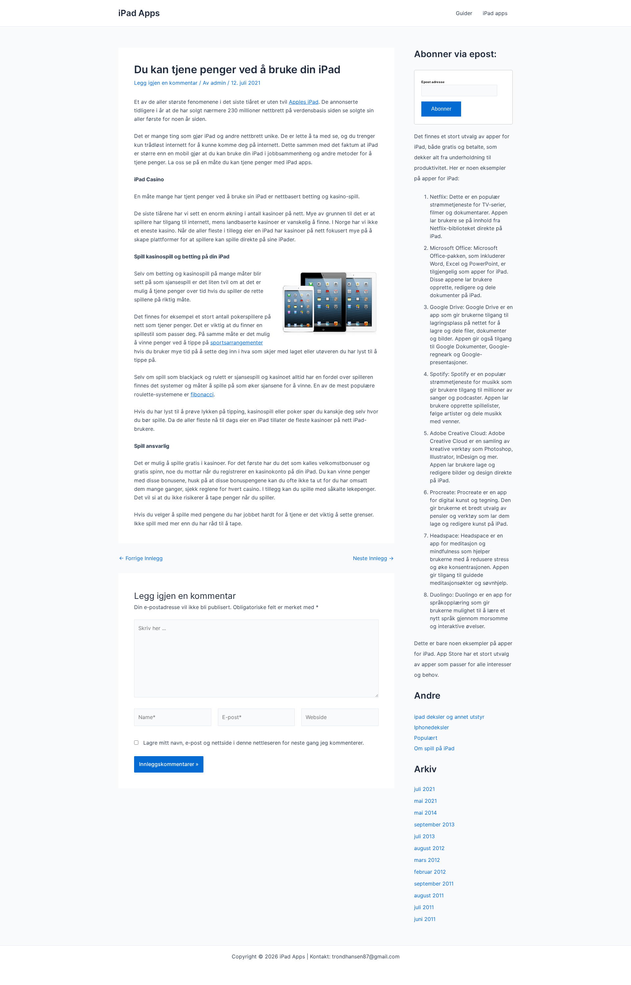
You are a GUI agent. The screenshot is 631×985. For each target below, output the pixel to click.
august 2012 (429, 848)
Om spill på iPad (434, 748)
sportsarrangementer (236, 342)
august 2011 (429, 895)
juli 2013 (424, 836)
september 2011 (434, 883)
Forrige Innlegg (141, 558)
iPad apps (495, 13)
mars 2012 (427, 860)
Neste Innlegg (373, 558)
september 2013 (434, 824)
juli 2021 (424, 789)
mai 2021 (425, 801)
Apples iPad (303, 101)
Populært (425, 737)
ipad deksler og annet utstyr (449, 716)
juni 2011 (424, 919)
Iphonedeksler (431, 727)
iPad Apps (139, 13)
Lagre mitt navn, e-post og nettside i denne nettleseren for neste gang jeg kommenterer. (253, 742)
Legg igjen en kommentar (166, 82)
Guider (464, 13)
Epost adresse (433, 82)
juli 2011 (424, 907)
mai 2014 (425, 812)
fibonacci (202, 394)
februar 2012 (430, 871)
